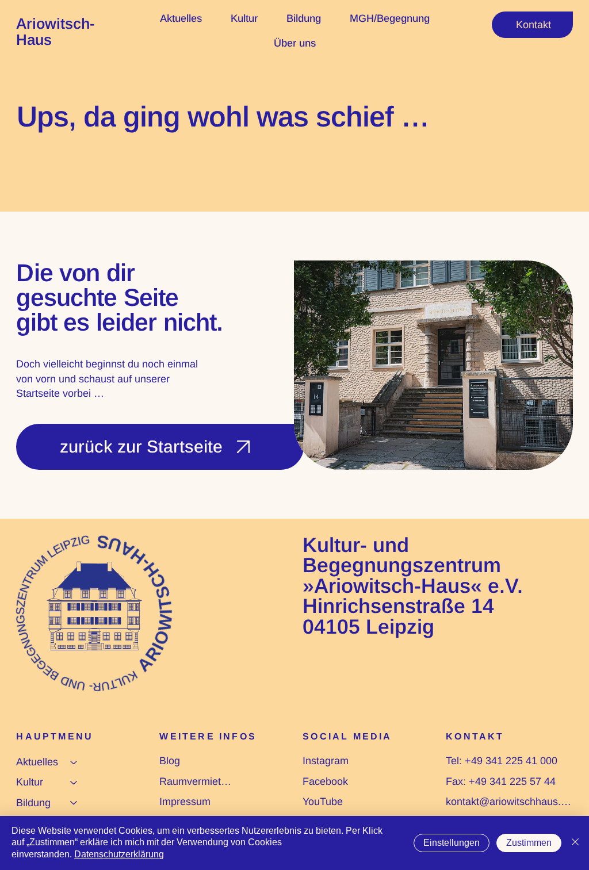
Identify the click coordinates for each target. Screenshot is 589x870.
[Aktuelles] (74, 762)
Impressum (185, 801)
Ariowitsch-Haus (55, 32)
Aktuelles (37, 762)
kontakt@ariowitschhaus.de (509, 801)
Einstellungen (451, 843)
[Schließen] (575, 843)
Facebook (325, 781)
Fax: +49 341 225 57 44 (501, 781)
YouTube (323, 801)
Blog (169, 760)
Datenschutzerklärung (119, 854)
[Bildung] (74, 803)
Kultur (29, 782)
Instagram (326, 760)
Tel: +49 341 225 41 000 (501, 760)
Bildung (33, 802)
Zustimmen (529, 843)
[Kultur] (74, 782)
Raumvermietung (195, 781)
